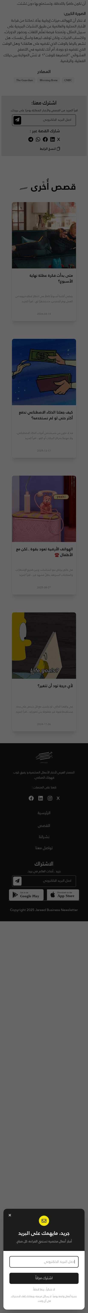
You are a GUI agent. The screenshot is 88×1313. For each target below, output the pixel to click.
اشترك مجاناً (44, 1278)
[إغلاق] (10, 1215)
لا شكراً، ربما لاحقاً (44, 1289)
